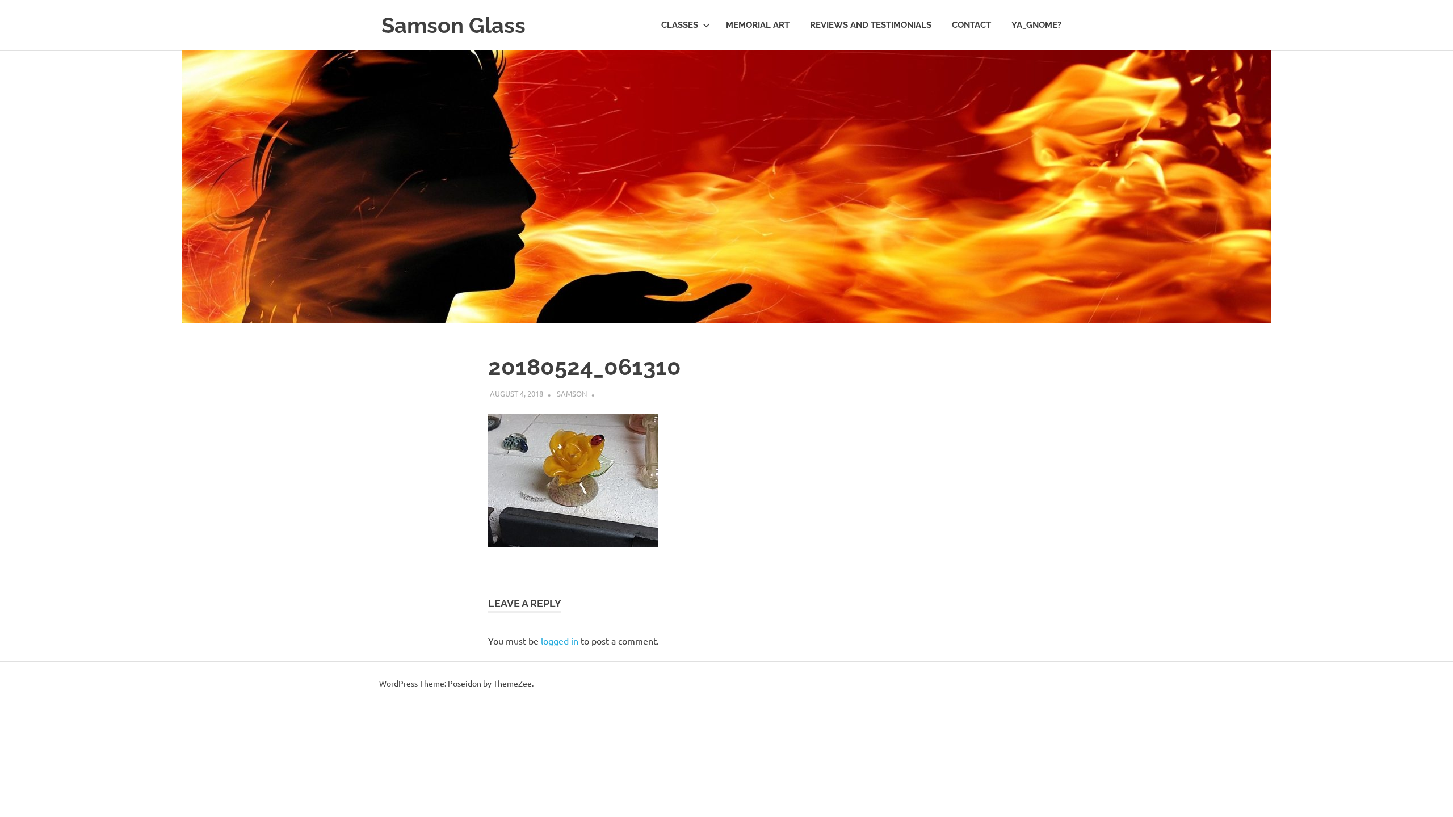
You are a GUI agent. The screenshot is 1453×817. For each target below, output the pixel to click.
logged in (559, 640)
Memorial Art (758, 25)
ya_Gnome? (1036, 25)
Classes (679, 25)
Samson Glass (453, 25)
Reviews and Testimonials (870, 25)
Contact (971, 25)
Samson (572, 393)
